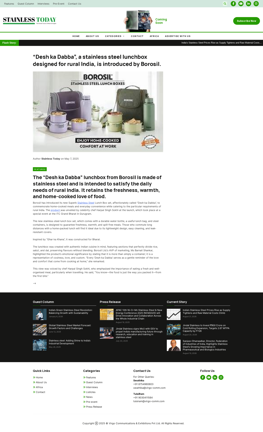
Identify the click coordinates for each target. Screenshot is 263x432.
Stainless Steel (85, 202)
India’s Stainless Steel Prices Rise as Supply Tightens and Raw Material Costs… (213, 42)
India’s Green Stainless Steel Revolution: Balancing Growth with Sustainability (70, 311)
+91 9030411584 (143, 397)
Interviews (43, 3)
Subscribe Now (246, 21)
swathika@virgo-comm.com (149, 387)
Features (9, 3)
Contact (137, 36)
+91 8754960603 (143, 384)
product (56, 210)
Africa (154, 36)
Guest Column (26, 3)
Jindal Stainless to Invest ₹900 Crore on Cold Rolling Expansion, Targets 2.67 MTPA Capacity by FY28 (206, 328)
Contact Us (74, 3)
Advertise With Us (178, 36)
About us (92, 36)
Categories (113, 36)
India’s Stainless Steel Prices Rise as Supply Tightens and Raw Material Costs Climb (206, 311)
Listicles (90, 392)
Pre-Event (58, 3)
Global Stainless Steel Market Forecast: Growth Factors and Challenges (70, 327)
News (89, 396)
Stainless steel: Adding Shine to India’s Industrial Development (69, 342)
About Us (41, 382)
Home (76, 36)
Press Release (94, 406)
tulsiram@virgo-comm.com (149, 401)
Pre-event (91, 401)
